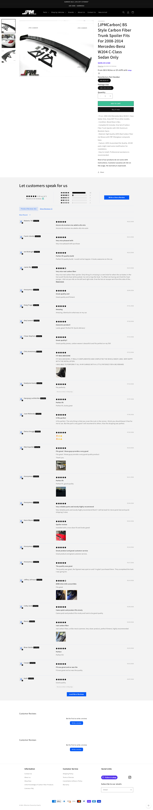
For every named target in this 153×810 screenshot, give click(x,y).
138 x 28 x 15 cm (105, 88)
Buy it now (116, 110)
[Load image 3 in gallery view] (8, 56)
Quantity (101, 92)
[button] (46, 12)
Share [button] (102, 172)
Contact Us (28, 774)
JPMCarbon (27, 805)
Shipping (100, 66)
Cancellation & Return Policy (72, 781)
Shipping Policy (68, 774)
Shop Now (27, 781)
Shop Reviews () (46, 209)
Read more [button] (60, 282)
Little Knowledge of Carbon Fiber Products (38, 785)
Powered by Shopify (35, 805)
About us (27, 777)
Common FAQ (29, 788)
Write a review (76, 723)
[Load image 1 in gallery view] (8, 26)
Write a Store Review (117, 197)
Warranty (66, 785)
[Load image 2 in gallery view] (8, 41)
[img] (36, 196)
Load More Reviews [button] (76, 694)
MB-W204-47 (104, 80)
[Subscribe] (131, 789)
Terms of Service (68, 777)
